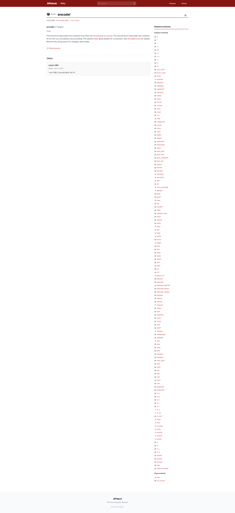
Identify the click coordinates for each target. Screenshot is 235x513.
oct (158, 269)
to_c (158, 393)
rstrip (159, 318)
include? (160, 207)
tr (157, 442)
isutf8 (159, 236)
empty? (159, 164)
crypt (159, 132)
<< (158, 47)
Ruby (63, 3)
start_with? (161, 361)
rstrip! (159, 321)
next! (158, 266)
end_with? (160, 177)
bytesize (160, 79)
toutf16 (159, 432)
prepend (160, 295)
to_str (159, 413)
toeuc (159, 419)
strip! (159, 367)
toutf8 (159, 439)
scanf (159, 328)
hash (158, 200)
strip (158, 364)
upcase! (159, 462)
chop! (159, 112)
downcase (160, 141)
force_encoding (162, 187)
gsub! (159, 197)
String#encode (134, 39)
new (158, 477)
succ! (159, 380)
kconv (159, 239)
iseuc (158, 226)
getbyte (159, 190)
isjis (158, 230)
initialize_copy (162, 213)
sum (158, 383)
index (159, 210)
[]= (158, 66)
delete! (159, 138)
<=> (158, 50)
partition (160, 279)
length (159, 243)
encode (159, 167)
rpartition (160, 315)
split (158, 351)
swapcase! (160, 390)
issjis (158, 233)
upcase (159, 459)
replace (159, 298)
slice (158, 344)
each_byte (160, 151)
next (158, 262)
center (159, 96)
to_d (158, 396)
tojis (158, 423)
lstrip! (159, 256)
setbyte (159, 331)
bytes (159, 76)
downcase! (161, 145)
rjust (158, 311)
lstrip (158, 253)
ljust (158, 249)
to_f (158, 400)
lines (158, 246)
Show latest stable (62, 20)
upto (158, 465)
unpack (159, 455)
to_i (158, 403)
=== (158, 56)
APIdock (52, 3)
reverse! (160, 305)
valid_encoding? (162, 468)
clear (158, 118)
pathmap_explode (163, 285)
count (159, 128)
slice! (158, 347)
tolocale (160, 426)
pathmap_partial (163, 289)
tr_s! (158, 452)
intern (159, 223)
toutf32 (159, 436)
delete (159, 135)
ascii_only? (161, 69)
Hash (96, 39)
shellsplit (160, 338)
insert (159, 217)
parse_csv (160, 275)
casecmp (160, 92)
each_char (160, 154)
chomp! (159, 105)
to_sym (159, 416)
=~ (158, 60)
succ (158, 377)
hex (158, 204)
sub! (158, 374)
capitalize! (160, 89)
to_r (158, 406)
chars (159, 99)
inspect (159, 220)
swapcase (160, 387)
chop (158, 109)
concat (159, 125)
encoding (97, 36)
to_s (158, 410)
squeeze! (160, 357)
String (77, 20)
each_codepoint (162, 158)
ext (158, 184)
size (158, 341)
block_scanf (161, 73)
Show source (54, 48)
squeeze (160, 354)
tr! (157, 445)
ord (158, 272)
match (159, 259)
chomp (159, 102)
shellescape (161, 334)
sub (158, 370)
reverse (159, 302)
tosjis (159, 429)
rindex (159, 308)
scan (158, 324)
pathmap (160, 282)
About (184, 3)
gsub (158, 194)
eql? (158, 181)
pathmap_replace (163, 292)
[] (157, 63)
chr (158, 115)
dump (159, 148)
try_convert (161, 481)
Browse (173, 3)
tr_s (158, 449)
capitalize (160, 86)
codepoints (161, 122)
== (158, 53)
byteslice (160, 83)
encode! (160, 171)
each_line (160, 161)
